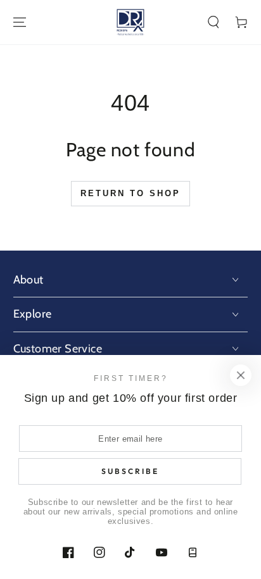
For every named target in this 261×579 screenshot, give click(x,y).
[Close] (241, 375)
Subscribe (130, 471)
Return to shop (130, 193)
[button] (213, 22)
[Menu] (20, 22)
